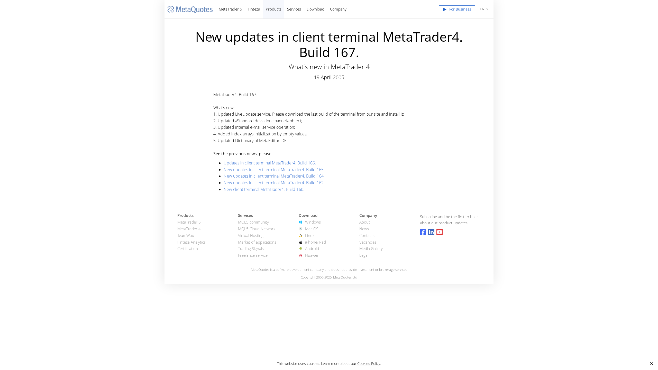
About (364, 222)
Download (315, 9)
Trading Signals (251, 248)
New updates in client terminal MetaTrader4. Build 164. (274, 176)
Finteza (254, 9)
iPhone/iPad (315, 242)
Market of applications (257, 242)
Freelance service (253, 255)
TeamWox (185, 235)
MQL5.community (253, 222)
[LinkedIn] (431, 232)
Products (273, 9)
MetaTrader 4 (189, 228)
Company (338, 9)
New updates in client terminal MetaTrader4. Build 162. (274, 183)
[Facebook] (423, 232)
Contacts (366, 235)
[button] (457, 10)
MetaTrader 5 (230, 9)
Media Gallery (371, 248)
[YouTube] (439, 232)
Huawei (311, 255)
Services (294, 9)
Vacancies (367, 242)
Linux (309, 235)
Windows (313, 222)
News (364, 228)
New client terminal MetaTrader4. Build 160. (264, 189)
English (481, 8)
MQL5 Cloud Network (256, 228)
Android (312, 248)
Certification (187, 248)
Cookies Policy (368, 363)
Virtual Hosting (250, 235)
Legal (363, 255)
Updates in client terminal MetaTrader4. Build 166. (270, 163)
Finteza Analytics (191, 242)
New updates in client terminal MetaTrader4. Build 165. (274, 169)
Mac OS (311, 228)
